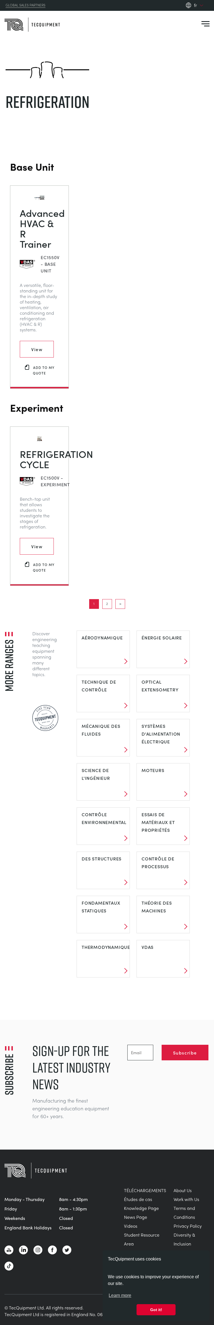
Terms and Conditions (184, 1212)
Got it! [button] (156, 1309)
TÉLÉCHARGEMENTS (145, 1190)
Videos (130, 1226)
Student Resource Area (141, 1239)
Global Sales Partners (25, 5)
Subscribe (185, 1052)
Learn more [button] (120, 1295)
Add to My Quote (44, 370)
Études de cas (138, 1199)
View (36, 349)
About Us (183, 1190)
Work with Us (186, 1199)
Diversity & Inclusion (184, 1239)
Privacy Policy (188, 1226)
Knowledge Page (141, 1208)
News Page (135, 1217)
